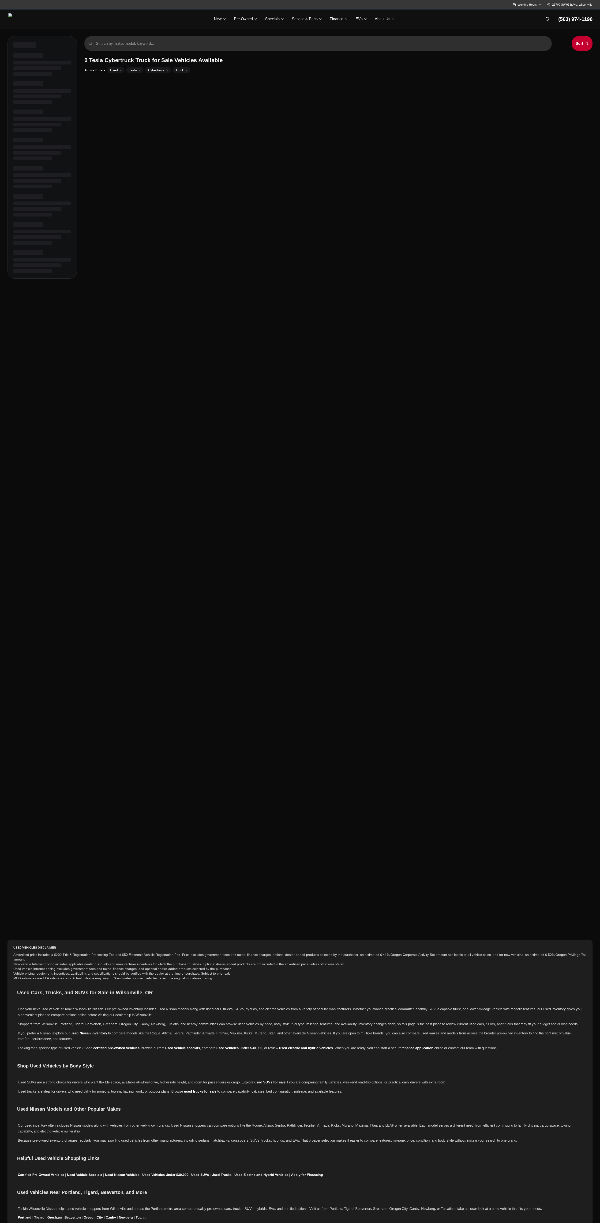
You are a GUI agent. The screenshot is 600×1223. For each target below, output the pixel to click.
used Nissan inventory (89, 1033)
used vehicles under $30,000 (239, 1048)
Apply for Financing (307, 1175)
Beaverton (72, 1217)
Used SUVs (200, 1175)
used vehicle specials (182, 1048)
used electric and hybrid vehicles (306, 1048)
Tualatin (142, 1217)
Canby (111, 1217)
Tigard (39, 1217)
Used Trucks (222, 1175)
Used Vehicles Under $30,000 (165, 1175)
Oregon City (93, 1217)
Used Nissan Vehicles (122, 1175)
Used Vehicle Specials (84, 1175)
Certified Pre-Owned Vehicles (41, 1175)
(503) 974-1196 (575, 19)
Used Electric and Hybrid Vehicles (261, 1175)
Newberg (126, 1217)
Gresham (54, 1217)
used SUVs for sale (269, 1082)
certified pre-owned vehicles (116, 1048)
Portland (24, 1217)
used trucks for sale (200, 1091)
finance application (417, 1048)
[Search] (547, 19)
